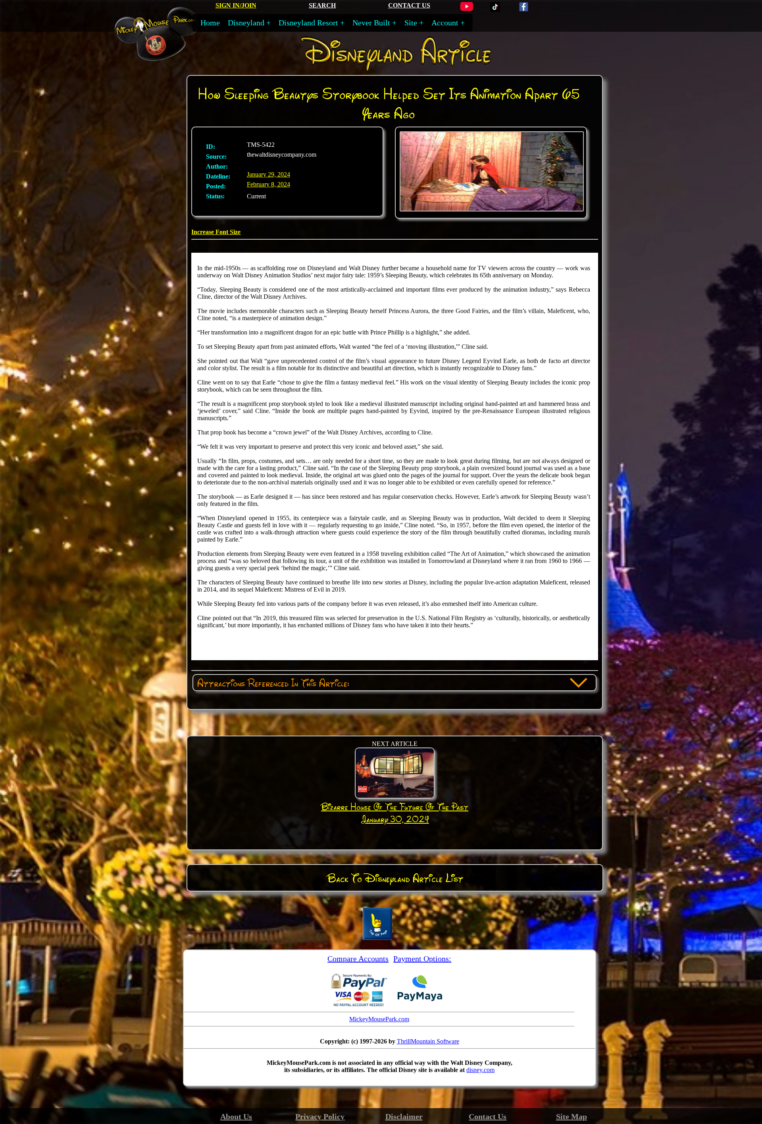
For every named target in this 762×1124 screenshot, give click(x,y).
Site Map (571, 1116)
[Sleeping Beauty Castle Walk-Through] (492, 209)
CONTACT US (409, 5)
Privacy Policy (319, 1116)
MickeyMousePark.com (379, 1019)
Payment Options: (422, 958)
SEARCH (322, 5)
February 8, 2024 (268, 184)
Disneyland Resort (308, 22)
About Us (236, 1116)
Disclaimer (404, 1116)
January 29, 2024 (268, 174)
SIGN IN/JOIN (236, 5)
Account (444, 22)
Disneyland (246, 22)
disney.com (480, 1069)
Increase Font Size (216, 232)
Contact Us (487, 1116)
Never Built (371, 22)
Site (410, 22)
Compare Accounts (358, 958)
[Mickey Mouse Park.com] (165, 57)
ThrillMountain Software (428, 1041)
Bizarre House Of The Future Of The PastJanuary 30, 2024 (394, 812)
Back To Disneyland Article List (395, 878)
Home (210, 22)
